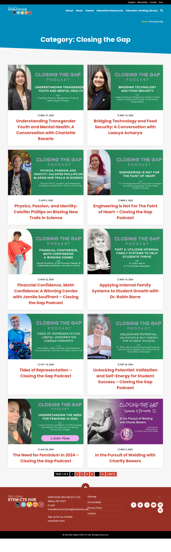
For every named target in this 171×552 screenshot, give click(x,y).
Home (144, 22)
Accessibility (94, 502)
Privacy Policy (95, 507)
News (79, 10)
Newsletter (142, 2)
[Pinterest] (160, 510)
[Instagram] (147, 505)
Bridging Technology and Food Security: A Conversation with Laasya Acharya (125, 127)
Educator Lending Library (142, 10)
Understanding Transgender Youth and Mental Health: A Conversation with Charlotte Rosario (46, 130)
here (62, 520)
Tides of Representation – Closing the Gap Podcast (46, 373)
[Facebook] (133, 505)
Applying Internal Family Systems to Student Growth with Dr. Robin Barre (125, 291)
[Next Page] (102, 474)
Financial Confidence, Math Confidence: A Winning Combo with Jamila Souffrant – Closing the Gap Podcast (46, 294)
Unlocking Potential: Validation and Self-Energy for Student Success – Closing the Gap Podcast (125, 379)
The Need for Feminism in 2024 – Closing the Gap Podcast (46, 458)
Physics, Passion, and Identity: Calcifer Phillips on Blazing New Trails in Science (46, 212)
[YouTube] (153, 505)
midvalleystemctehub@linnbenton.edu (68, 509)
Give (161, 2)
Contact (153, 2)
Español (131, 2)
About (69, 10)
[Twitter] (140, 505)
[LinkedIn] (160, 505)
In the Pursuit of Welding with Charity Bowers (125, 458)
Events (90, 10)
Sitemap (92, 496)
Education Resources (110, 10)
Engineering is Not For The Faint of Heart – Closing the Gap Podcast (125, 212)
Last (110, 474)
